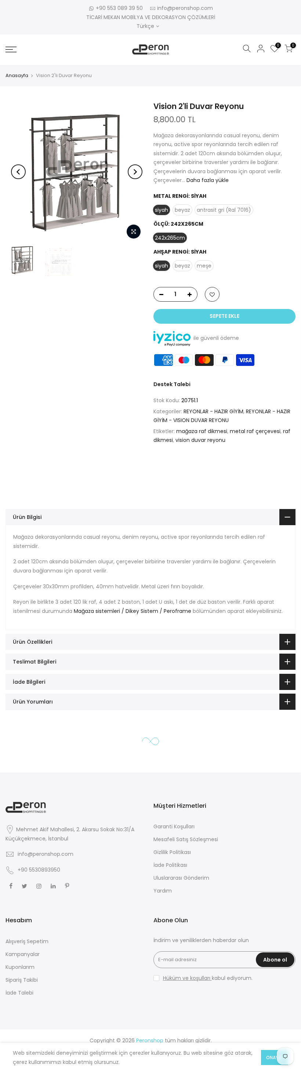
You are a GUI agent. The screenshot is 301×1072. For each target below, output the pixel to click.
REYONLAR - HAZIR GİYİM (213, 411)
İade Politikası (170, 865)
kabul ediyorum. (208, 978)
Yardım (162, 890)
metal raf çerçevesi (255, 431)
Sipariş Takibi (22, 980)
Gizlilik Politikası (172, 852)
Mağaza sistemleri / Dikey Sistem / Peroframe (132, 611)
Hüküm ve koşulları (187, 978)
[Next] (135, 171)
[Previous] (18, 171)
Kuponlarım (20, 967)
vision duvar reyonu (200, 440)
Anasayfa (17, 75)
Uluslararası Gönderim (181, 878)
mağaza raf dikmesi (201, 431)
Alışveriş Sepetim (27, 941)
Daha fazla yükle (207, 180)
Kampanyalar (23, 954)
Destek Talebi (172, 384)
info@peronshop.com (185, 8)
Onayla (274, 1057)
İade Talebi (19, 992)
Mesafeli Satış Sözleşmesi (185, 839)
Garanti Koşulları (174, 826)
